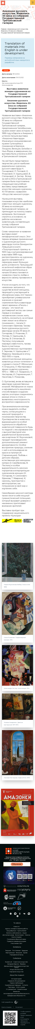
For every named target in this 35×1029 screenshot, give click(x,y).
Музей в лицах (22, 989)
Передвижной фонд (16, 955)
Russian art (8, 962)
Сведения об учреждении (16, 981)
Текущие (8, 950)
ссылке (22, 1024)
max (14, 913)
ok (19, 913)
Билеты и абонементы (13, 933)
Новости (16, 926)
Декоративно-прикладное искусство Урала (16, 966)
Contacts (25, 985)
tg (10, 913)
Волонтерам (19, 935)
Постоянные (16, 950)
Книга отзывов (16, 937)
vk (24, 913)
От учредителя (11, 989)
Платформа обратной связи (16, 939)
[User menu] (32, 2)
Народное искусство (16, 971)
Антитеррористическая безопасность (16, 993)
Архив (6, 70)
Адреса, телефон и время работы (16, 928)
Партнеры (11, 987)
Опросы (27, 935)
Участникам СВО (16, 943)
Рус (29, 7)
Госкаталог (19, 1007)
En (33, 7)
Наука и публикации (16, 983)
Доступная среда (8, 935)
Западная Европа (13, 964)
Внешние (19, 952)
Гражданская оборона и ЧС (16, 995)
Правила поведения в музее (16, 941)
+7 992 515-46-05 (5, 913)
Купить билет (21, 930)
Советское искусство (20, 962)
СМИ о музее (20, 987)
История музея (16, 979)
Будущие (25, 950)
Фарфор (23, 964)
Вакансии (16, 991)
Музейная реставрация (13, 985)
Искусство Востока (16, 969)
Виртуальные (10, 952)
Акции (24, 933)
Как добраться (11, 930)
